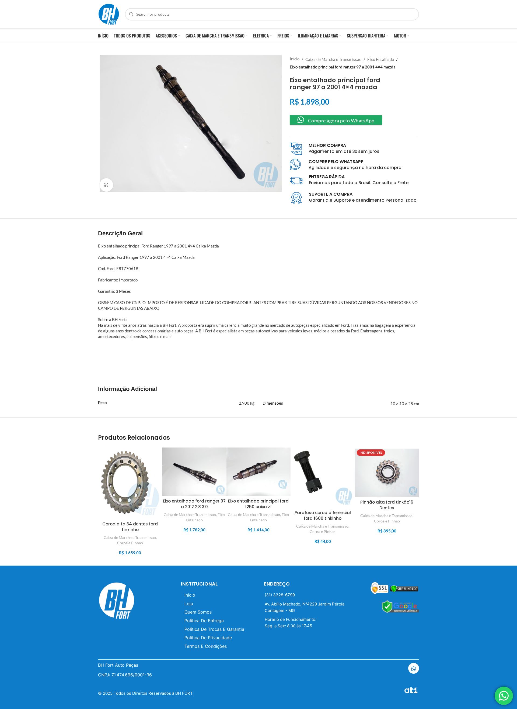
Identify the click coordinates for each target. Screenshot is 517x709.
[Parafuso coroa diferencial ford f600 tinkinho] (323, 477)
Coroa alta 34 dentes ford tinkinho (130, 526)
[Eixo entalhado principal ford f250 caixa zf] (258, 472)
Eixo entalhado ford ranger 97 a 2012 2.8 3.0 (194, 504)
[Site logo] (109, 13)
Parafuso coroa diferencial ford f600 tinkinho (323, 515)
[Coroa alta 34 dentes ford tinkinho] (130, 483)
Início (294, 58)
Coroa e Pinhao (130, 543)
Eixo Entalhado (380, 59)
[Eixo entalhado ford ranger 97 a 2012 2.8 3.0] (194, 472)
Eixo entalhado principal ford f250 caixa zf (258, 504)
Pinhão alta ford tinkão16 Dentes (386, 505)
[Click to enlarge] (106, 185)
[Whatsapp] (413, 668)
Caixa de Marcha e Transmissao (333, 59)
